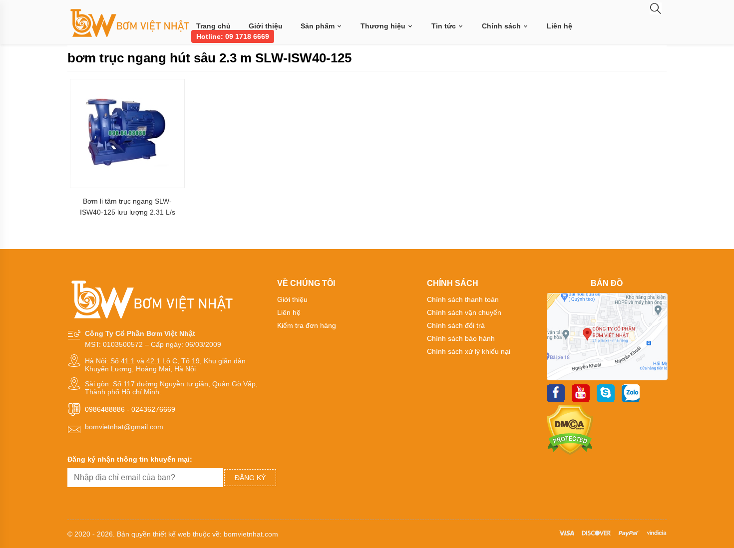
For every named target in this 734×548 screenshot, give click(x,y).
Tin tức (444, 26)
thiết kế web (172, 534)
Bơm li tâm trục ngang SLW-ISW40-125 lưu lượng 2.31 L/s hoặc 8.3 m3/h (127, 207)
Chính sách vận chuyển (464, 312)
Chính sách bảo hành (461, 338)
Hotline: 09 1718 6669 (232, 36)
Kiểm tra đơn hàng (306, 325)
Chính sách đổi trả (456, 325)
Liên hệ (559, 26)
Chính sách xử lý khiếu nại (468, 351)
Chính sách (502, 26)
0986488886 (105, 409)
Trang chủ (213, 26)
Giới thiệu (266, 26)
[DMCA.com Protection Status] (570, 453)
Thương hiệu (384, 26)
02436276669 (153, 409)
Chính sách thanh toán (463, 299)
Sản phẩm (319, 26)
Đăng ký (250, 478)
